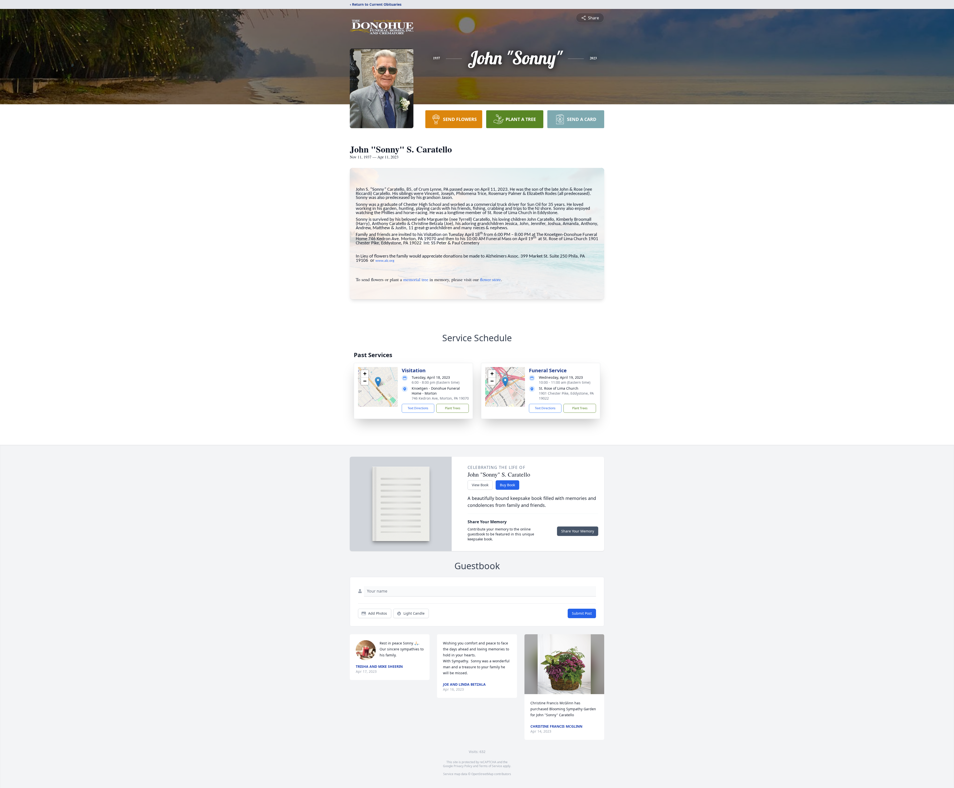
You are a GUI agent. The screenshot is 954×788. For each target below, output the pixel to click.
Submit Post (582, 613)
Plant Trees (452, 408)
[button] (378, 382)
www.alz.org (384, 261)
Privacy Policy (463, 766)
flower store (490, 279)
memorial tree (415, 279)
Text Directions (418, 408)
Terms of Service (490, 766)
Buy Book (507, 485)
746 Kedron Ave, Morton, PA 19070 (440, 398)
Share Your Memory (577, 531)
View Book (480, 485)
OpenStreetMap (482, 774)
